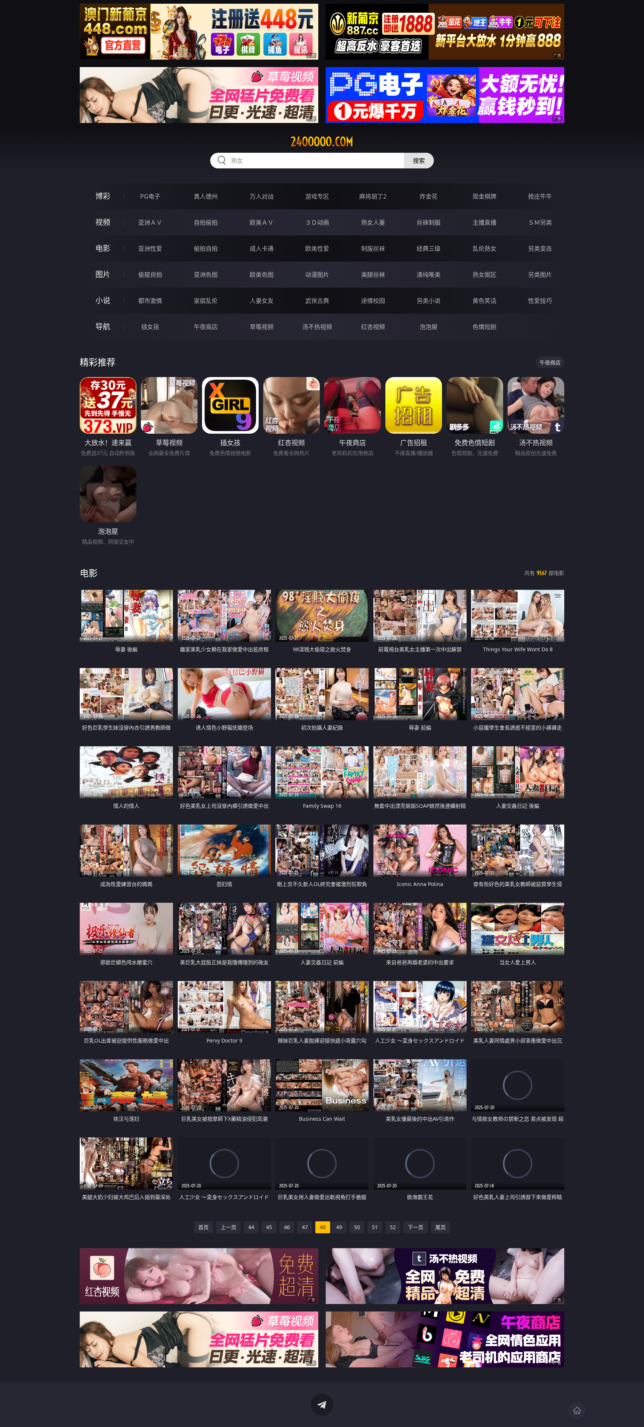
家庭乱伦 (206, 301)
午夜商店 (206, 327)
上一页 (228, 1227)
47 (305, 1227)
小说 (102, 300)
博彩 (102, 196)
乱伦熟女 (484, 248)
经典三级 (429, 248)
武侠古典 (317, 301)
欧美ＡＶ (262, 222)
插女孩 (150, 327)
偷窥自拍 (150, 274)
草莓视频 (262, 327)
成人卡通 (262, 248)
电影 (102, 248)
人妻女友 (262, 301)
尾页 (440, 1227)
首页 (203, 1227)
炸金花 (429, 196)
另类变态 (540, 248)
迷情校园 (373, 301)
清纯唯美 (429, 274)
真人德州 (206, 196)
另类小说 (429, 301)
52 (393, 1227)
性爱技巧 (540, 301)
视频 (102, 222)
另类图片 (540, 274)
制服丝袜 (373, 248)
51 (375, 1227)
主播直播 (484, 222)
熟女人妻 (373, 222)
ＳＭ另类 (540, 222)
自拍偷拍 (206, 222)
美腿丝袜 (373, 274)
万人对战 (262, 196)
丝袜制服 (429, 222)
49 (339, 1227)
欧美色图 (262, 274)
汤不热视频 (317, 327)
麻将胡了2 (372, 196)
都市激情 (150, 301)
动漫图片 (317, 274)
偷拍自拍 (206, 248)
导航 (102, 327)
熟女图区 (484, 274)
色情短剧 (484, 327)
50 (357, 1227)
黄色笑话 (484, 301)
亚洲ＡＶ (150, 222)
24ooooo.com (322, 141)
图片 (102, 274)
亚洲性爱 (150, 248)
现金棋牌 (484, 196)
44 (251, 1227)
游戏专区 (317, 196)
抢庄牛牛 (540, 196)
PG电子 (150, 196)
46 (287, 1227)
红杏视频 (373, 327)
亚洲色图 (206, 274)
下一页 (415, 1227)
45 (269, 1227)
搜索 (419, 160)
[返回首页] (577, 1411)
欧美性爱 (317, 248)
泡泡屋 (429, 327)
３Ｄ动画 (317, 222)
